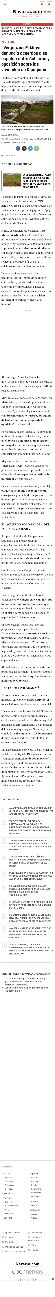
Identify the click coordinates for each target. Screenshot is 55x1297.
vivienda (10, 156)
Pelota (34, 1185)
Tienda (34, 1250)
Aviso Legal (36, 1232)
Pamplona (8, 1193)
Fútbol (34, 1177)
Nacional (34, 1201)
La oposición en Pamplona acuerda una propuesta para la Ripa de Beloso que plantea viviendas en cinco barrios (37, 181)
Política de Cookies (14, 1247)
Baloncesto (36, 1181)
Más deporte (36, 1196)
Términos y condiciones (36, 974)
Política (8, 1177)
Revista (33, 1205)
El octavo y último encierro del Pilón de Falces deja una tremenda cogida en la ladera (30, 905)
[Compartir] (18, 148)
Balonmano (36, 1189)
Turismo (35, 1245)
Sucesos (9, 1181)
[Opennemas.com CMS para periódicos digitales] (27, 1275)
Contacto (9, 1237)
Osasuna (8, 1218)
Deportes (34, 1173)
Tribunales (9, 1185)
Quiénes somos (12, 1232)
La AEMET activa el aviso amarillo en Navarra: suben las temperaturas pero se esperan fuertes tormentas (30, 918)
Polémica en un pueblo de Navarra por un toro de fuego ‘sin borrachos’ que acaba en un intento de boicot (31, 876)
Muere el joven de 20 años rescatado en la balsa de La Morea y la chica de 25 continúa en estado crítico (27, 31)
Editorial (8, 1202)
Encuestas (9, 1213)
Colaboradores (11, 1206)
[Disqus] (26, 1036)
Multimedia (35, 1210)
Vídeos (34, 1218)
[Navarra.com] (27, 12)
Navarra (7, 1173)
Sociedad (9, 1189)
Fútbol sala (36, 1193)
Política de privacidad (15, 1251)
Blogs (7, 1209)
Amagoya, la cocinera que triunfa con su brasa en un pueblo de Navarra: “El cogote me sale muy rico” (31, 811)
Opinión (7, 1198)
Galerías (34, 1214)
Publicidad (10, 1242)
